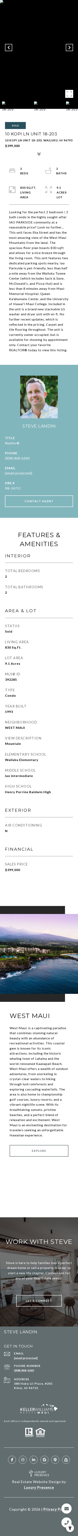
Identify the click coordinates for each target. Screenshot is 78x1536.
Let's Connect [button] (39, 1300)
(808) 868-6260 (17, 458)
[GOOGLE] (44, 1460)
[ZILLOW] (66, 1460)
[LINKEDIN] (34, 1460)
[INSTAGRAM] (23, 1460)
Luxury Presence (39, 1487)
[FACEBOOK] (12, 1460)
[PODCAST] (55, 1460)
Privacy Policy (56, 1509)
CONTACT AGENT (39, 501)
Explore (39, 1150)
